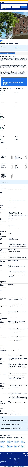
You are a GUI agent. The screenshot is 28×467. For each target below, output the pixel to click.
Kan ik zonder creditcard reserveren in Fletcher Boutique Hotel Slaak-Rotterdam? (11, 419)
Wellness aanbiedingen (3, 459)
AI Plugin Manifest (17, 466)
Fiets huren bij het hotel (10, 449)
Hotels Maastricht (16, 438)
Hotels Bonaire (9, 457)
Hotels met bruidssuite (17, 446)
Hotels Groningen (2, 438)
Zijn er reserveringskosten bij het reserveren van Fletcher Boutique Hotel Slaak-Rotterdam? (13, 421)
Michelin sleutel (2, 462)
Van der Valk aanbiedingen (2, 456)
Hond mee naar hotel (17, 445)
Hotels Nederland (9, 454)
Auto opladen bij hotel (17, 449)
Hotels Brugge (23, 440)
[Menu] (27, 2)
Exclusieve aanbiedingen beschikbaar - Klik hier (8, 53)
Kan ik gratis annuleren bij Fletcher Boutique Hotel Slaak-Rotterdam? (10, 423)
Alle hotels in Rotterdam (18, 48)
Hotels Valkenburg (16, 440)
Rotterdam (4, 10)
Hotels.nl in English (9, 458)
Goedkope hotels (16, 444)
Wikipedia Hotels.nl (16, 463)
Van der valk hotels (23, 444)
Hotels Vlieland (2, 440)
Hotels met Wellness (2, 444)
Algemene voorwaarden (17, 458)
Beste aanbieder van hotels (16, 461)
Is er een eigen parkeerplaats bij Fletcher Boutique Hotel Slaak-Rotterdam (10, 428)
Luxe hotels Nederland (10, 446)
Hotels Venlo (16, 442)
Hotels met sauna (2, 449)
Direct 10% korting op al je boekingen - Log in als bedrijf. (14, 0)
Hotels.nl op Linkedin (16, 462)
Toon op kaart (17, 47)
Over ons (15, 459)
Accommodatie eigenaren (17, 454)
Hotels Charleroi (23, 442)
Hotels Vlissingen (16, 441)
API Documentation (9, 466)
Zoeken (24, 6)
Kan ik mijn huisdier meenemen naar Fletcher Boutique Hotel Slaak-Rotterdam (11, 427)
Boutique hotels (9, 444)
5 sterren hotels (9, 445)
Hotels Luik (22, 441)
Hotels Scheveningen (10, 441)
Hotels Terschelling (2, 441)
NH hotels (22, 446)
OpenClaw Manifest (22, 466)
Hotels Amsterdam (9, 438)
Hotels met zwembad (3, 445)
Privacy (15, 457)
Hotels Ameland (2, 442)
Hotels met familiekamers (16, 447)
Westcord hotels (23, 445)
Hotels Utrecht (9, 440)
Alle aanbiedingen (2, 454)
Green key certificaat (3, 461)
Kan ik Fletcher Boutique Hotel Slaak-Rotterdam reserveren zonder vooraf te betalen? (12, 420)
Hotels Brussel (23, 438)
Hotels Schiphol (9, 442)
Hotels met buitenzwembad (2, 447)
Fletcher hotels (23, 447)
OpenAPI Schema (13, 466)
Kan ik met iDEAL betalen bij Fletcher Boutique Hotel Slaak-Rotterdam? (10, 424)
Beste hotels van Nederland (9, 447)
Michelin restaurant (2, 463)
